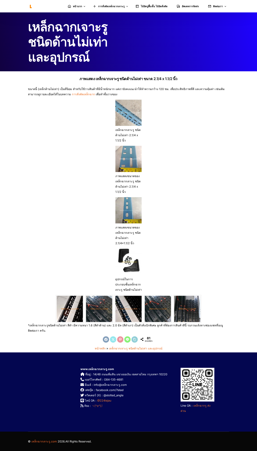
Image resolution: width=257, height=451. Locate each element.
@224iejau (104, 400)
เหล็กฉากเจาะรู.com (44, 441)
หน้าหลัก (100, 348)
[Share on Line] (127, 339)
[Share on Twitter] (113, 339)
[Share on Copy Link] (134, 339)
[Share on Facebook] (106, 339)
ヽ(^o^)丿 (98, 405)
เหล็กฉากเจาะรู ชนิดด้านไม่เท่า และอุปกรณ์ (135, 348)
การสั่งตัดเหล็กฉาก (83, 94)
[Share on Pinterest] (120, 339)
